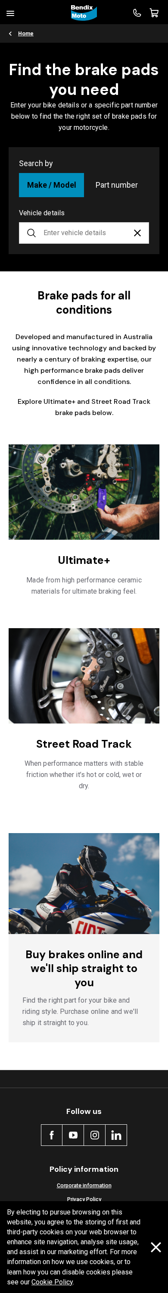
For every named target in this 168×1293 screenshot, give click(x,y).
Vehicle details (42, 213)
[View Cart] (154, 13)
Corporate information (84, 1185)
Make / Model (51, 184)
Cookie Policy (52, 1282)
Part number (117, 184)
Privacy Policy (84, 1199)
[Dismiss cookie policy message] (156, 1247)
